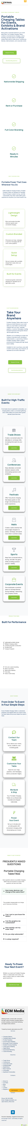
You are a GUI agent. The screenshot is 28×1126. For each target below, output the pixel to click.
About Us (5, 1081)
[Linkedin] (13, 1112)
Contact (5, 1087)
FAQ (4, 1086)
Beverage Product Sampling (10, 1043)
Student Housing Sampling (10, 1044)
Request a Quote (7, 1089)
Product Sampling (7, 1040)
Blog (4, 1084)
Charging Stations (7, 1036)
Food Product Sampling (9, 1041)
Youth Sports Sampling (9, 1046)
